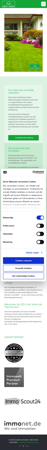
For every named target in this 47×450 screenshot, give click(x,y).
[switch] (40, 226)
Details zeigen (32, 252)
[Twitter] (23, 446)
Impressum (23, 442)
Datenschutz (33, 442)
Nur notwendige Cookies (23, 276)
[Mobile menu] (43, 4)
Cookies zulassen (24, 260)
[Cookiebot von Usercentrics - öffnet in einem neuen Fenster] (33, 172)
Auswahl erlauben (23, 268)
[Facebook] (20, 446)
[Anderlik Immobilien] (8, 4)
